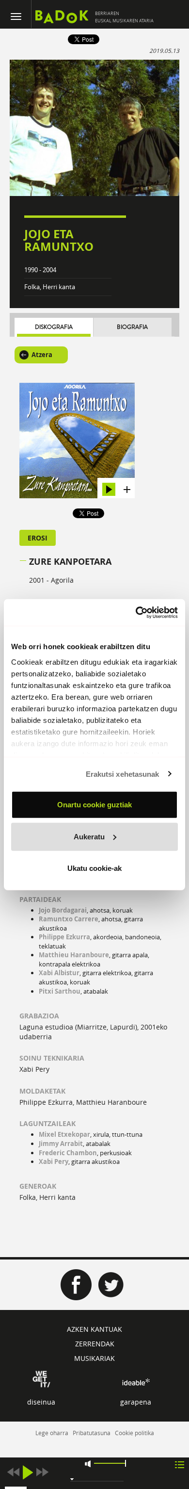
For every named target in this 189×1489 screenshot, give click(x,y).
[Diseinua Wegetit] (41, 1378)
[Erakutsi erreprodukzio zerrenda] (179, 1464)
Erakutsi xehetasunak (122, 773)
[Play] (27, 1472)
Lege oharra (51, 1433)
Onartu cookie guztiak (94, 805)
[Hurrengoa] (42, 1472)
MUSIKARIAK (94, 1358)
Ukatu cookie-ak (94, 868)
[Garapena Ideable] (135, 1382)
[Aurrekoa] (13, 1472)
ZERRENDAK (94, 1343)
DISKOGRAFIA (54, 327)
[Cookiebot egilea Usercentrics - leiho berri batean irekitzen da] (136, 612)
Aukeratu (89, 836)
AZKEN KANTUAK (94, 1329)
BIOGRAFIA (132, 327)
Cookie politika (134, 1433)
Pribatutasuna (91, 1433)
